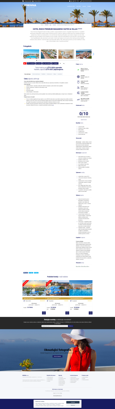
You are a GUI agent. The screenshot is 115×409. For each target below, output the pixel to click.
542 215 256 (57, 393)
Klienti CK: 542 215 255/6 (87, 1)
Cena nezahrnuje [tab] (36, 74)
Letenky (84, 6)
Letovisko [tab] (60, 74)
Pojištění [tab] (43, 74)
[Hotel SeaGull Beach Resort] (80, 288)
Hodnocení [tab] (49, 74)
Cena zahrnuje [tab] (27, 74)
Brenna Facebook (57, 356)
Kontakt (89, 6)
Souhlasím (73, 402)
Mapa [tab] (55, 74)
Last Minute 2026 (71, 6)
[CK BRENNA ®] (30, 3)
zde (53, 105)
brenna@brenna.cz (57, 395)
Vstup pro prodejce (28, 1)
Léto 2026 (78, 6)
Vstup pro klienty (37, 1)
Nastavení (73, 405)
